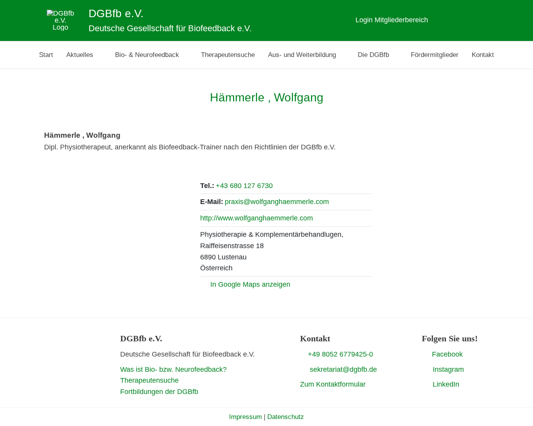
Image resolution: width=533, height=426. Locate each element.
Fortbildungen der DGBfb (159, 392)
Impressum (245, 417)
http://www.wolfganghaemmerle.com (256, 218)
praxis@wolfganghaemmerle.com (277, 202)
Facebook (447, 354)
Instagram (448, 369)
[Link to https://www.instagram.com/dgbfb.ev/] (424, 369)
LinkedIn (446, 384)
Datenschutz (285, 417)
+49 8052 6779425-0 (340, 354)
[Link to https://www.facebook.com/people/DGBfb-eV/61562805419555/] (425, 354)
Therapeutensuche (149, 380)
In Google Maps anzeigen (250, 284)
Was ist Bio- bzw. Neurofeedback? (173, 369)
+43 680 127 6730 (244, 186)
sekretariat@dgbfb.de (343, 369)
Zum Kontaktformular (333, 384)
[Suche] (492, 20)
